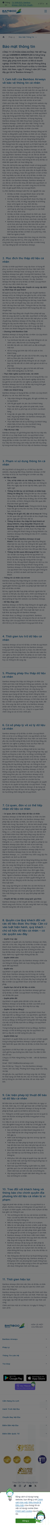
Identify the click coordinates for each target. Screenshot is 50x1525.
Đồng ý (25, 1520)
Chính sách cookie (24, 1511)
